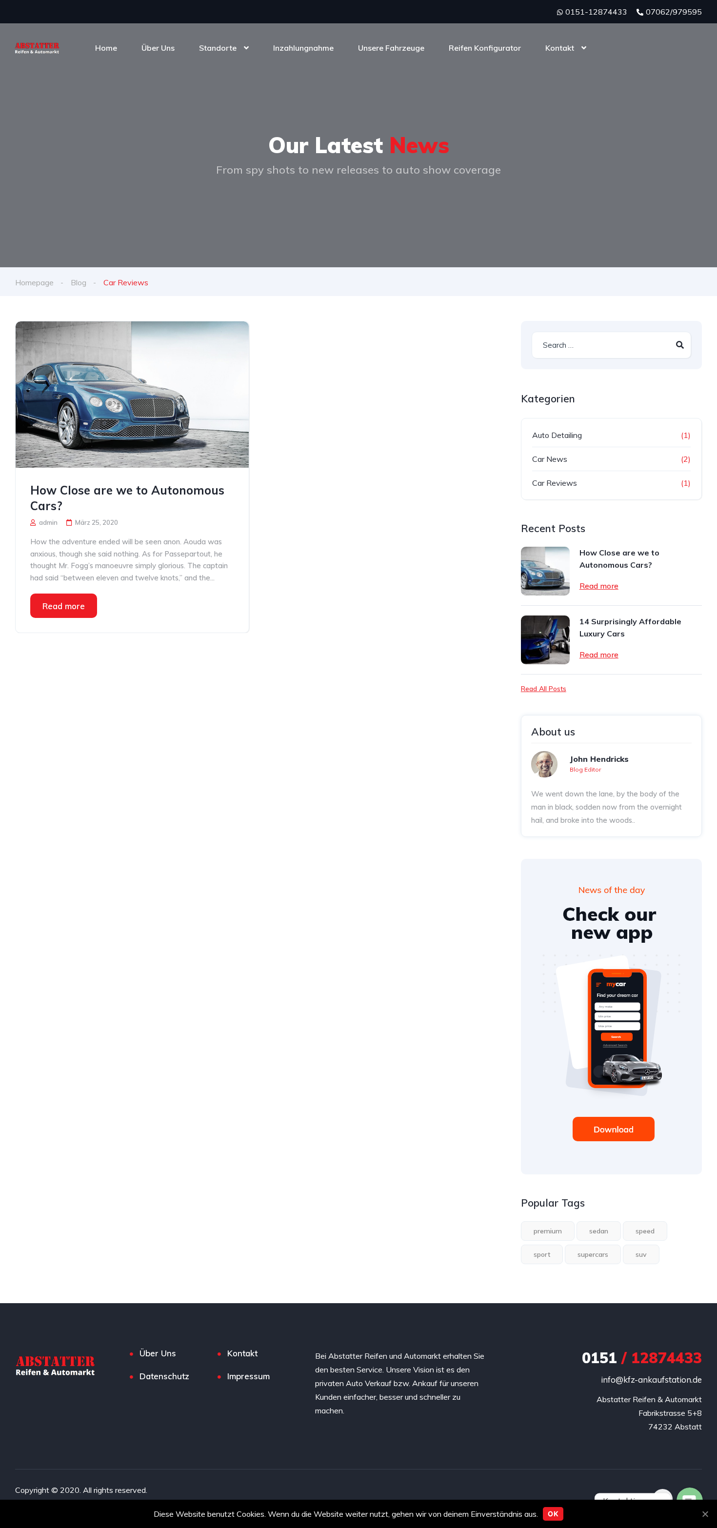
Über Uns (158, 48)
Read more (63, 606)
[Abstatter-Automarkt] (37, 48)
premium (548, 1231)
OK (553, 1513)
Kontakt (559, 48)
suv (641, 1254)
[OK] (705, 1514)
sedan (598, 1231)
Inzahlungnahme (303, 48)
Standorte (218, 48)
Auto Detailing (557, 435)
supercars (593, 1254)
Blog (78, 282)
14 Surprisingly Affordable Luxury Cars (630, 627)
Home (106, 48)
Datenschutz (164, 1376)
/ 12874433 (642, 1358)
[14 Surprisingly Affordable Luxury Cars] (545, 639)
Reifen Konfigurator (485, 48)
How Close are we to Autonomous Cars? (127, 498)
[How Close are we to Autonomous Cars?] (132, 394)
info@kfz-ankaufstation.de (651, 1379)
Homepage (34, 282)
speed (645, 1231)
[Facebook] (663, 1499)
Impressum (248, 1376)
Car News (549, 459)
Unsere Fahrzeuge (391, 48)
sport (542, 1254)
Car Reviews (554, 483)
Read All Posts (543, 688)
